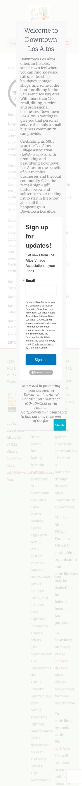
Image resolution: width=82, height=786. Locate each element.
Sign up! (41, 360)
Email (30, 280)
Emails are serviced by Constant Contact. (39, 345)
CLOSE (59, 424)
